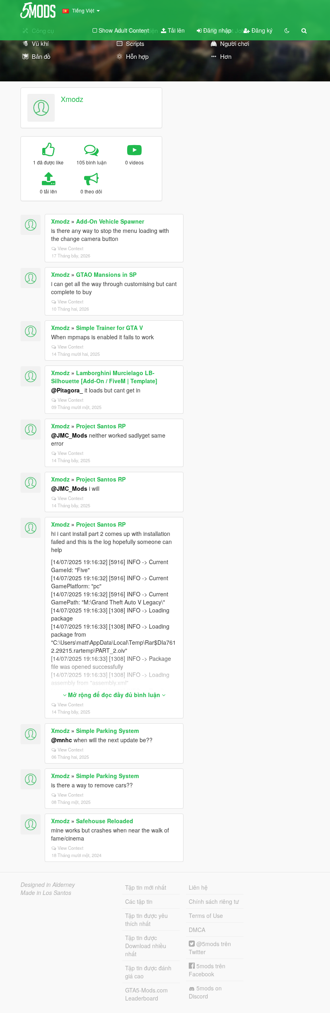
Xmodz (72, 98)
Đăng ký (261, 30)
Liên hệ (198, 887)
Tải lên (175, 30)
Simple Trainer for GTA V (109, 328)
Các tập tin (139, 901)
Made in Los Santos (46, 892)
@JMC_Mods (69, 435)
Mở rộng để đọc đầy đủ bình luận (114, 695)
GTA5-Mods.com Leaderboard (146, 994)
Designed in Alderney (48, 884)
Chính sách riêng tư (214, 901)
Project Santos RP (101, 426)
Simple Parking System (107, 731)
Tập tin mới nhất (145, 887)
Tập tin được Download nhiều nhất (145, 946)
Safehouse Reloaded (104, 821)
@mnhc (61, 740)
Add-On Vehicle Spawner (110, 221)
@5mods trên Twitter (210, 948)
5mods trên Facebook (207, 970)
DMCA (197, 930)
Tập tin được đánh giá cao (148, 972)
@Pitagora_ (67, 390)
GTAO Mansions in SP (106, 274)
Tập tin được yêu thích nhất (146, 919)
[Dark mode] (286, 30)
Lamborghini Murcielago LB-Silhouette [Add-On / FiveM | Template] (104, 377)
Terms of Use (206, 915)
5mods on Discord (205, 992)
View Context (70, 248)
